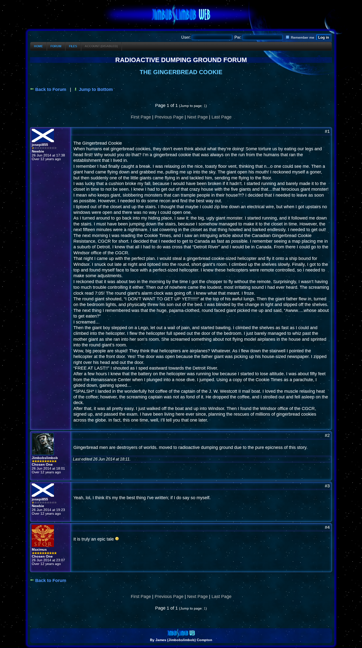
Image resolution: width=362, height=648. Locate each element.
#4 (327, 527)
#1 (327, 131)
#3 (327, 485)
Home (38, 46)
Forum (55, 46)
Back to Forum (50, 89)
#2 (327, 435)
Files (73, 46)
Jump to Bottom (95, 89)
